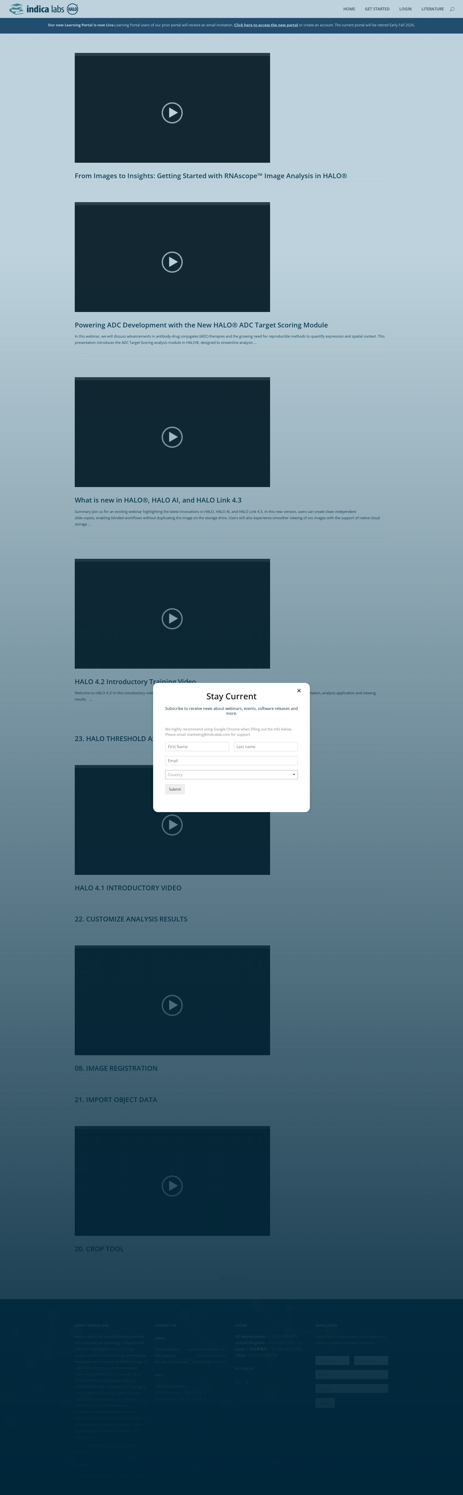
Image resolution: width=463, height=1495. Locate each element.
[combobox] (231, 774)
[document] (231, 747)
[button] (299, 690)
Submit (175, 789)
